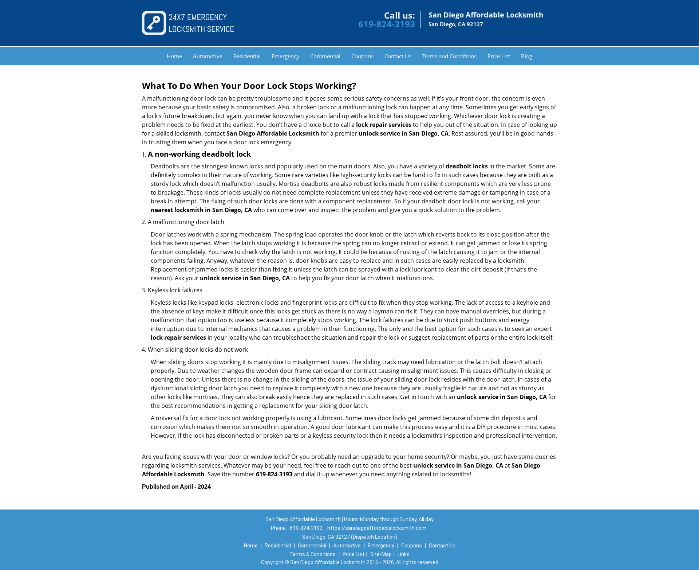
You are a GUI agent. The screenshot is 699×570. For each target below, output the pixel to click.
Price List (498, 56)
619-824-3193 (386, 24)
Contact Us (397, 56)
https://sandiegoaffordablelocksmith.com (376, 528)
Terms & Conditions (312, 554)
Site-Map (381, 554)
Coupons (362, 56)
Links (404, 554)
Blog (526, 56)
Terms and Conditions (449, 56)
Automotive (207, 56)
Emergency (285, 56)
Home (174, 56)
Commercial (325, 56)
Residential (247, 56)
